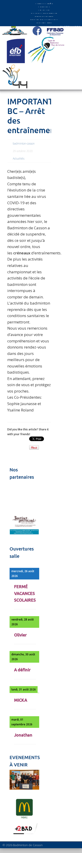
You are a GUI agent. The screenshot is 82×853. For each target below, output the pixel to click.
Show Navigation (66, 41)
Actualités (18, 158)
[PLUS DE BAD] (24, 834)
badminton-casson (24, 143)
